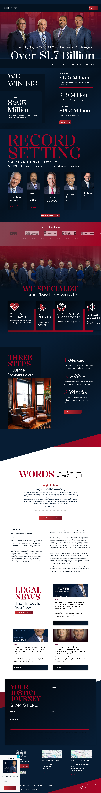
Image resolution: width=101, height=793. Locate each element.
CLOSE (18, 756)
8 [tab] (43, 510)
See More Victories (65, 122)
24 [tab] (65, 510)
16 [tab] (54, 510)
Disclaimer (50, 785)
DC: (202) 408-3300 (78, 2)
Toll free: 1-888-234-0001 (21, 766)
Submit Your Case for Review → (51, 738)
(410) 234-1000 (47, 769)
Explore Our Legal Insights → (24, 612)
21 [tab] (61, 510)
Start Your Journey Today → (73, 411)
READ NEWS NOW (10, 788)
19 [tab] (58, 510)
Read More (58, 623)
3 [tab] (36, 510)
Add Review (45, 771)
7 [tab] (42, 510)
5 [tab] (39, 510)
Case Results (31, 785)
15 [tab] (53, 510)
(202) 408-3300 (76, 771)
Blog (24, 785)
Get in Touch (91, 8)
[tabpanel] (50, 233)
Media (84, 8)
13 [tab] (50, 510)
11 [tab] (47, 510)
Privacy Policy (41, 785)
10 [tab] (46, 510)
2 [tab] (35, 510)
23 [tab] (64, 510)
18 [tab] (57, 510)
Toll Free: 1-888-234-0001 (91, 2)
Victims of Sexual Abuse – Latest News (49, 2)
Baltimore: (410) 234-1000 (66, 2)
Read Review (45, 773)
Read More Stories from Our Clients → (50, 517)
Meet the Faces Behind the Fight (50, 215)
